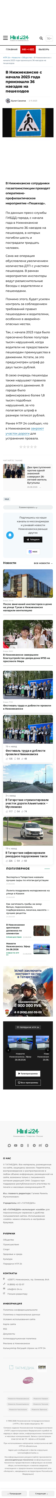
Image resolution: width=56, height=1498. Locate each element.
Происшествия (11, 1244)
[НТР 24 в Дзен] (46, 1145)
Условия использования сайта (19, 1319)
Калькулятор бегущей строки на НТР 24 (24, 1348)
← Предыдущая (14, 1493)
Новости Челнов (40, 1404)
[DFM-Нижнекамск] (42, 1368)
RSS (5, 1329)
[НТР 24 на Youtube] (15, 1145)
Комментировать (27, 507)
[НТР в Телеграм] (34, 1145)
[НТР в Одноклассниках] (28, 1145)
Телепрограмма (29, 1073)
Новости (16, 57)
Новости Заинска (39, 1409)
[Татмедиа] (21, 1368)
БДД (7, 499)
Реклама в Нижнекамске (16, 1343)
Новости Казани (40, 1398)
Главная (12, 49)
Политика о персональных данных (21, 1314)
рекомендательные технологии (19, 1460)
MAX (35, 552)
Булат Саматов (18, 101)
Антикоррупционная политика (19, 1338)
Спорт (6, 1249)
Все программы (29, 1082)
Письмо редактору (17, 1294)
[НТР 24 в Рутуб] (40, 1145)
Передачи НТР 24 (12, 1264)
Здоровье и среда (12, 1254)
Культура (7, 1259)
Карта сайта (9, 1324)
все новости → (43, 563)
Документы (9, 1334)
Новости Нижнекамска (18, 1398)
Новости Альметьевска (18, 1404)
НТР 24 (6, 57)
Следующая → (41, 1493)
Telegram (35, 539)
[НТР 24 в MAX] (9, 1145)
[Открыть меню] (5, 38)
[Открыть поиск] (41, 38)
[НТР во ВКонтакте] (21, 1145)
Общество (27, 57)
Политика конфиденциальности (20, 1310)
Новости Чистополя (18, 1409)
